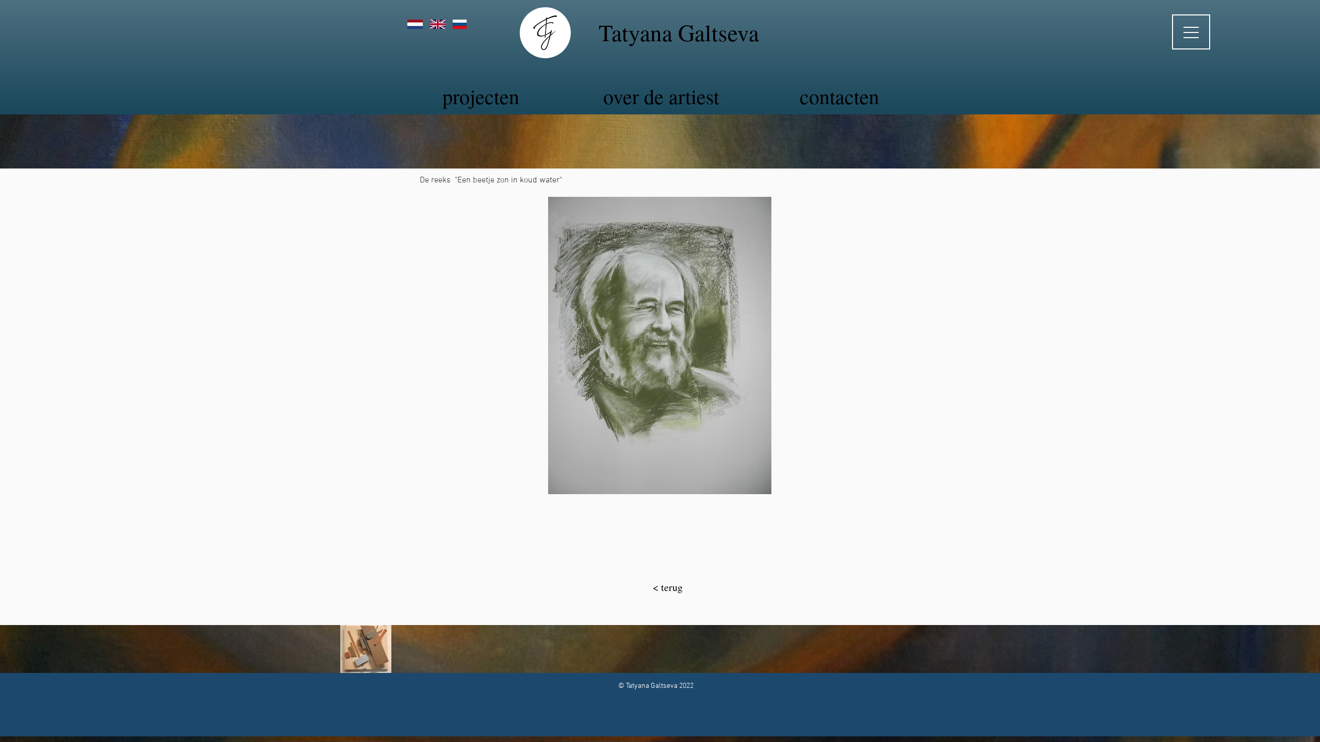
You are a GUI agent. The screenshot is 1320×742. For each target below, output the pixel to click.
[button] (659, 345)
